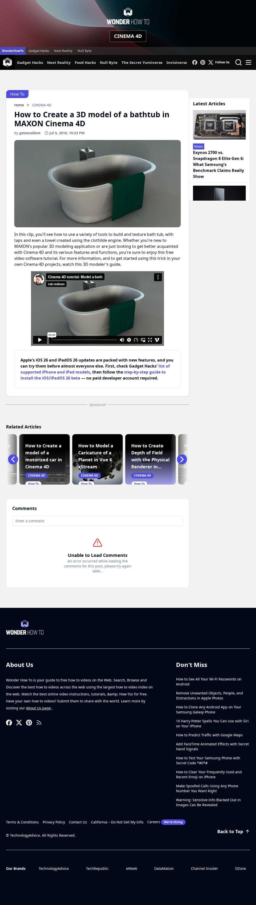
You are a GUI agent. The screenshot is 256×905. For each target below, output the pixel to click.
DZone (240, 868)
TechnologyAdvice (54, 868)
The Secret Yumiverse (142, 62)
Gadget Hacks (38, 51)
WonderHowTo (13, 51)
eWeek (131, 868)
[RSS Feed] (39, 723)
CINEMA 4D (128, 36)
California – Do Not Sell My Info (117, 822)
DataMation (164, 868)
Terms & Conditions (22, 822)
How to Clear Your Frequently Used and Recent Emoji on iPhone (209, 774)
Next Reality (63, 51)
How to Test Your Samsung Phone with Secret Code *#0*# (208, 760)
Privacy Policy (54, 822)
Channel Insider (204, 868)
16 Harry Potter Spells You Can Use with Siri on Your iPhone (212, 723)
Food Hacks (85, 62)
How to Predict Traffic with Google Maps (209, 735)
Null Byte (85, 51)
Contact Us (78, 822)
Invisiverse (176, 62)
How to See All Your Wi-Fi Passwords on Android (209, 681)
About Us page (39, 708)
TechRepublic (97, 868)
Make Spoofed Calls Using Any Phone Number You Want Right (207, 788)
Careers (165, 821)
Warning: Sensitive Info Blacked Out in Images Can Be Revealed (208, 802)
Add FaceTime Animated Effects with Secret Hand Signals (212, 746)
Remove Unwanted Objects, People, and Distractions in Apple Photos (209, 695)
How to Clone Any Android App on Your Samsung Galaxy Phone (208, 709)
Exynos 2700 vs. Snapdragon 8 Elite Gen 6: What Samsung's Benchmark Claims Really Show (218, 164)
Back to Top (230, 831)
